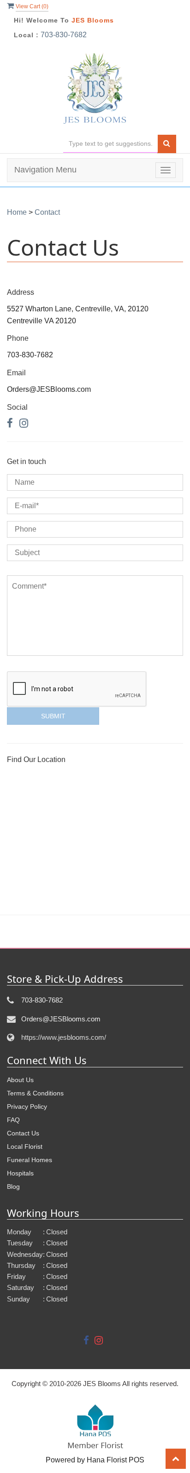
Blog (13, 1186)
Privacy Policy (27, 1106)
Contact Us (23, 1133)
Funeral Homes (29, 1159)
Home (17, 212)
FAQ (13, 1119)
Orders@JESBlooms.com (61, 1019)
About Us (20, 1079)
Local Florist (24, 1146)
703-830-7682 (64, 35)
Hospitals (20, 1173)
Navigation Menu (45, 169)
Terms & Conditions (35, 1093)
